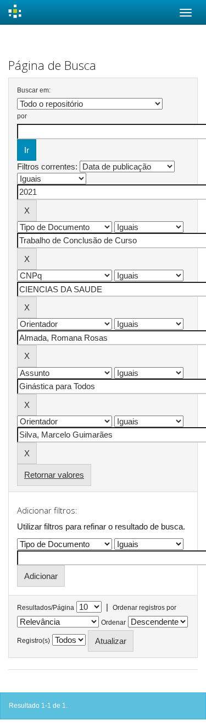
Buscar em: (34, 90)
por (22, 116)
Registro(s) (33, 641)
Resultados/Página (45, 608)
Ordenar (113, 622)
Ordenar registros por (144, 608)
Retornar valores (54, 474)
